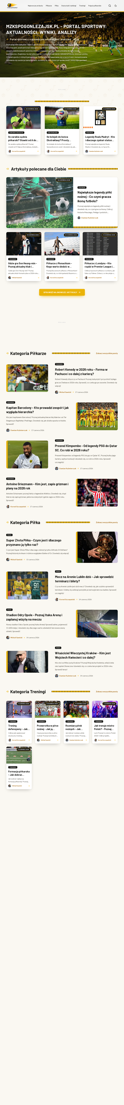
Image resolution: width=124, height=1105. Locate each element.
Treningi (82, 6)
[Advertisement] (62, 89)
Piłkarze (49, 6)
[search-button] (109, 5)
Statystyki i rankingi (68, 6)
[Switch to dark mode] (115, 6)
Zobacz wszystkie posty (107, 353)
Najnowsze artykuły (35, 6)
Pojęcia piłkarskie (94, 6)
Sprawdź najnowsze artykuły (60, 292)
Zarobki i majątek (16, 132)
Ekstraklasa (53, 132)
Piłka (56, 6)
